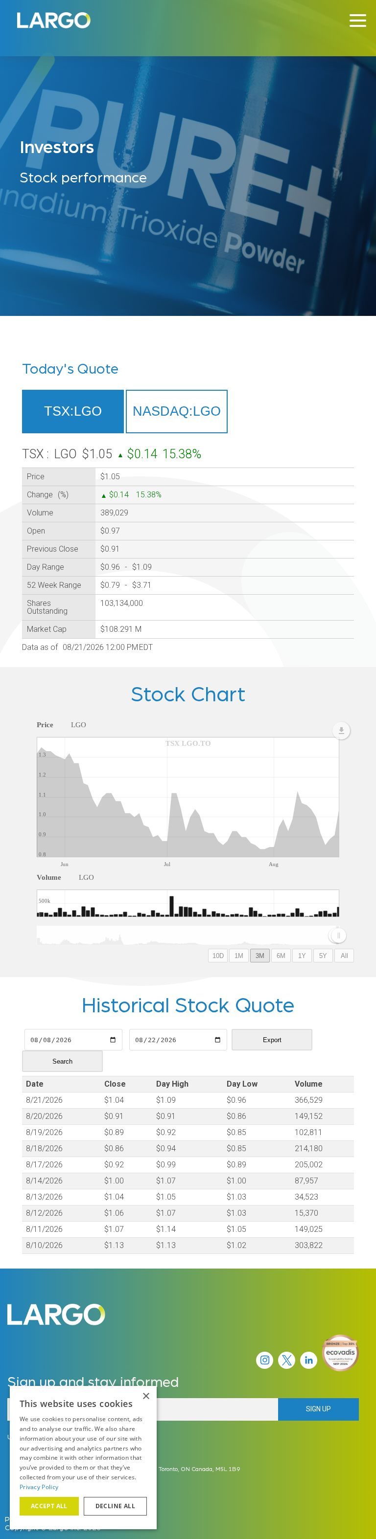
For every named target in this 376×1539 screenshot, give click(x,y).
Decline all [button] (115, 1506)
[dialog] (83, 1457)
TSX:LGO (73, 411)
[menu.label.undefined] (341, 730)
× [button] (145, 1396)
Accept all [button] (49, 1506)
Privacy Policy (39, 1487)
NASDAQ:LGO (177, 411)
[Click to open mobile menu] (358, 22)
